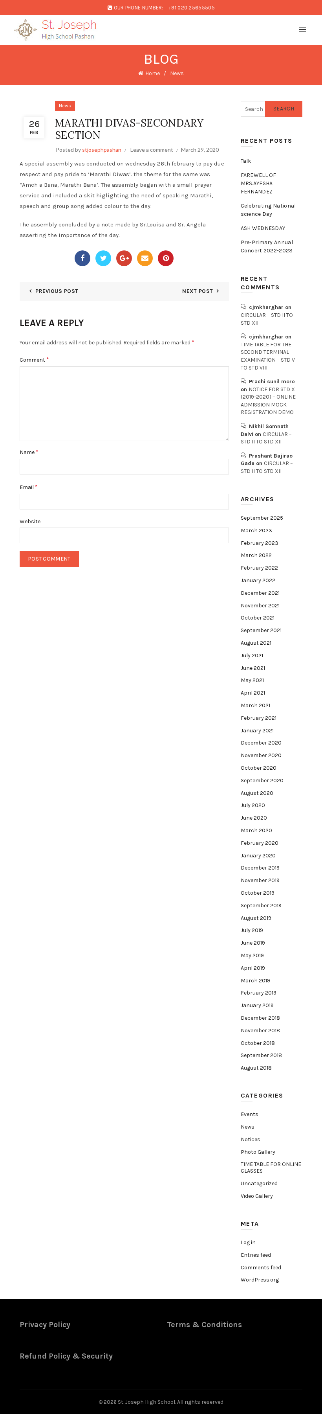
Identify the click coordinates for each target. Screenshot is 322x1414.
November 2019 (260, 880)
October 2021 (257, 617)
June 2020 (254, 818)
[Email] (145, 258)
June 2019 (253, 943)
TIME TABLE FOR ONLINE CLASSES (271, 1167)
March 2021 (255, 705)
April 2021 (253, 693)
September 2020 (262, 780)
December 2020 (261, 742)
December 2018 (260, 1018)
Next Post (197, 291)
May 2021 (252, 680)
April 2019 (253, 968)
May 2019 (252, 955)
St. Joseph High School (146, 1402)
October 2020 (258, 768)
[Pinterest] (166, 258)
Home (152, 73)
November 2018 (260, 1030)
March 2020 (256, 830)
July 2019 (252, 930)
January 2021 (257, 730)
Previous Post (56, 291)
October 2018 (258, 1043)
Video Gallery (257, 1196)
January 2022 (258, 580)
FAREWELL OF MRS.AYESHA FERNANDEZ (258, 183)
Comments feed (261, 1267)
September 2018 (261, 1055)
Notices (250, 1139)
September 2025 (262, 518)
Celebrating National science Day (268, 209)
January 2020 (258, 855)
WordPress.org (260, 1279)
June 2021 (253, 668)
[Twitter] (103, 258)
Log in (248, 1242)
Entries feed (256, 1255)
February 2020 (259, 843)
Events (249, 1114)
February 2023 (259, 543)
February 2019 (258, 992)
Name (29, 452)
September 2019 (261, 905)
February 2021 (258, 718)
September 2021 (261, 630)
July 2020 (253, 805)
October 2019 (257, 893)
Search (283, 108)
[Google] (124, 258)
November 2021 (260, 605)
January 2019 (257, 1005)
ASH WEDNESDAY (263, 228)
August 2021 (256, 643)
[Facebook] (82, 258)
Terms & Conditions (204, 1324)
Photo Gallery (258, 1152)
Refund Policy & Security (66, 1356)
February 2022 (259, 567)
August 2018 (256, 1068)
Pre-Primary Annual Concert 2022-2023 (267, 246)
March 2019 (255, 980)
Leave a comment (151, 149)
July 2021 (252, 655)
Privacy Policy (45, 1324)
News (177, 73)
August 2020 (257, 793)
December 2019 (260, 867)
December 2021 (260, 593)
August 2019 (256, 918)
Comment (34, 359)
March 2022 (256, 555)
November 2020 (261, 755)
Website (30, 521)
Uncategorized (259, 1183)
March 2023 (256, 530)
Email (29, 487)
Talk (246, 161)
